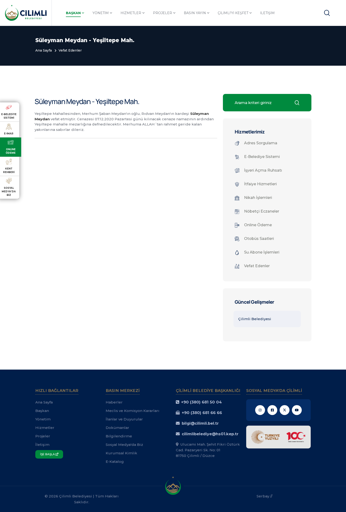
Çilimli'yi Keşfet (233, 13)
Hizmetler (131, 13)
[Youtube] (297, 410)
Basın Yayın (195, 13)
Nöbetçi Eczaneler (261, 211)
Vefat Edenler (70, 50)
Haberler (114, 402)
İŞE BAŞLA (48, 454)
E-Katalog (115, 461)
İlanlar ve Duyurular (124, 419)
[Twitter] (285, 410)
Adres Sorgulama (260, 143)
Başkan (73, 13)
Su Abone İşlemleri (261, 252)
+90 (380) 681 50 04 (201, 402)
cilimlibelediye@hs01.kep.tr (210, 433)
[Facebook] (272, 410)
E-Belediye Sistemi (262, 156)
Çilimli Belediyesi (254, 319)
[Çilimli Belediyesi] (26, 12)
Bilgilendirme (119, 436)
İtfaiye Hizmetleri (260, 184)
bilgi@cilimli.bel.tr (200, 423)
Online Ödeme (258, 225)
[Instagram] (260, 410)
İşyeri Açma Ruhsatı (263, 170)
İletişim (267, 13)
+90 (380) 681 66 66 (202, 412)
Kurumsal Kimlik (121, 453)
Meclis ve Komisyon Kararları (132, 410)
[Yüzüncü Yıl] (278, 436)
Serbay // (264, 496)
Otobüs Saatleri (259, 238)
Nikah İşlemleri (258, 197)
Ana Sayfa (43, 50)
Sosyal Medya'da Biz (124, 444)
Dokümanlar (117, 427)
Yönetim (101, 13)
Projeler (162, 13)
